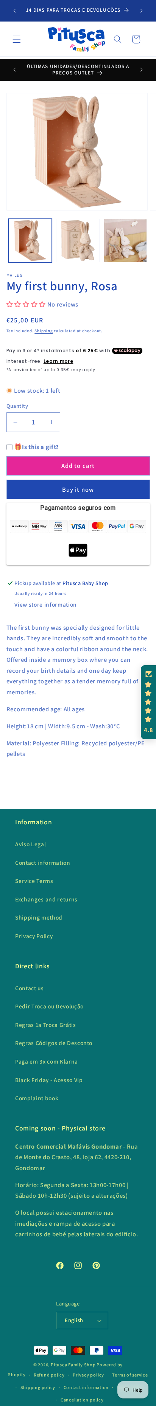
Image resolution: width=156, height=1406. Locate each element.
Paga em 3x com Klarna (46, 1061)
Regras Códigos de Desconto (53, 1043)
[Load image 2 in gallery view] (78, 240)
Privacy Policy (34, 936)
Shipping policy (38, 1387)
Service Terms (34, 880)
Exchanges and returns (46, 899)
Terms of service (130, 1375)
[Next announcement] (141, 10)
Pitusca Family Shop (73, 1364)
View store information (45, 604)
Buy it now (78, 489)
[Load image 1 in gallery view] (30, 240)
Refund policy (49, 1375)
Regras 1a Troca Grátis (45, 1024)
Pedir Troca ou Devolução (49, 1006)
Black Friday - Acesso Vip (49, 1080)
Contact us (29, 988)
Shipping (43, 330)
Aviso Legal (30, 844)
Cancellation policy (82, 1400)
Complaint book (36, 1098)
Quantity (17, 405)
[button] (17, 39)
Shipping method (38, 917)
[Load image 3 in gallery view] (125, 240)
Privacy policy (88, 1375)
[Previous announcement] (14, 10)
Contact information (42, 862)
